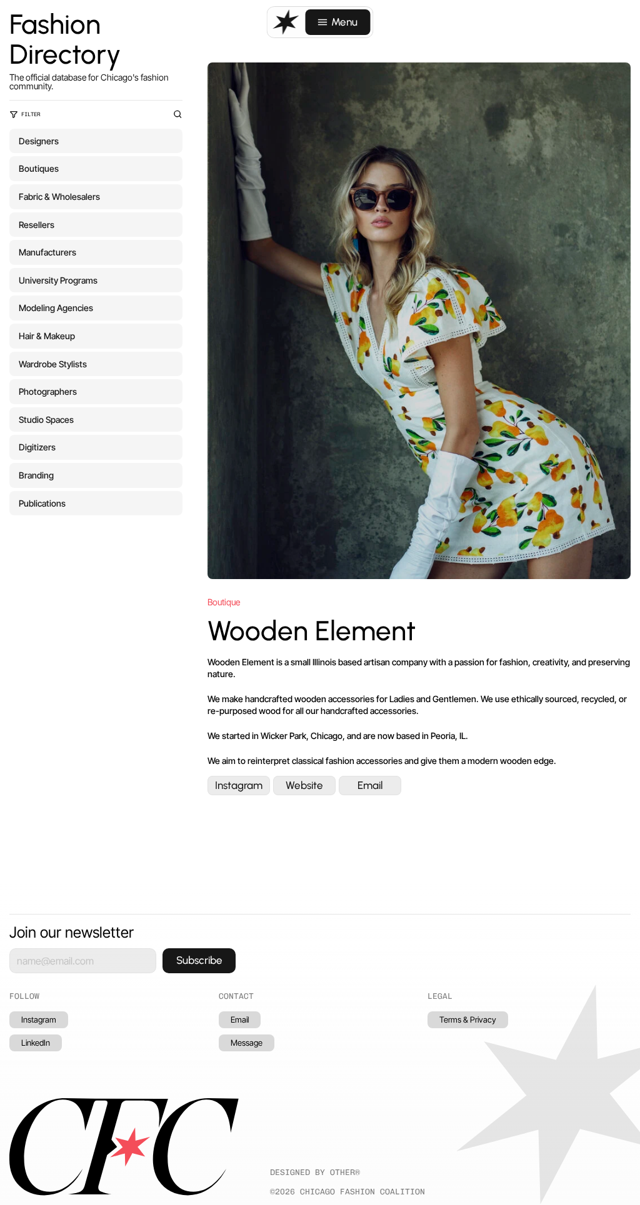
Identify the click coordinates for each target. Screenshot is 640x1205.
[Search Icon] (177, 114)
